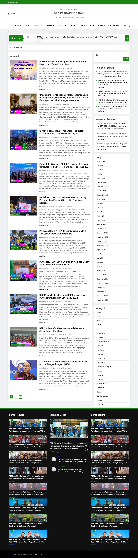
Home (18, 26)
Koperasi (100, 354)
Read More (42, 89)
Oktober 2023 (101, 287)
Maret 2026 (101, 178)
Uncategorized (102, 404)
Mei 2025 (100, 212)
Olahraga (14, 312)
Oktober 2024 (101, 241)
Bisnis (13, 181)
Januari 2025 (101, 229)
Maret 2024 (101, 271)
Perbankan (14, 214)
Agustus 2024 (101, 250)
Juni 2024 (100, 258)
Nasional (18, 78)
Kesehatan (100, 350)
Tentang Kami (113, 26)
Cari (97, 55)
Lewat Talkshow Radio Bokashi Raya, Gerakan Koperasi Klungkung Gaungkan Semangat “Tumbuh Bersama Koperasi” (26, 510)
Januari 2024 (101, 275)
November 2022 (102, 300)
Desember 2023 (102, 279)
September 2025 (102, 195)
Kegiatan (101, 26)
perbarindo (44, 68)
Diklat (92, 26)
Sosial (25, 147)
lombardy (100, 144)
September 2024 (102, 245)
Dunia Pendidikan (103, 341)
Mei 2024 (100, 262)
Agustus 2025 (101, 199)
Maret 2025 (101, 220)
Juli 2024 (100, 254)
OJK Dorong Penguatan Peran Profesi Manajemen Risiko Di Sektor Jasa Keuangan (112, 146)
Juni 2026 (100, 170)
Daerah (23, 309)
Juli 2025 (100, 203)
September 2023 (102, 292)
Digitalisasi (101, 333)
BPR (12, 78)
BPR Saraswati (102, 123)
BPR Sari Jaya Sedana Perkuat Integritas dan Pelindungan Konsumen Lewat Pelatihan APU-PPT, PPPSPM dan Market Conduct (77, 38)
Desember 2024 (102, 233)
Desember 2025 (102, 187)
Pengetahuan (101, 383)
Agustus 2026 (101, 161)
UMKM (28, 345)
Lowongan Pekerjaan (104, 367)
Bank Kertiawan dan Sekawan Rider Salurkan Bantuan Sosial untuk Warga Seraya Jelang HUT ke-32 (112, 93)
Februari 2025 (101, 224)
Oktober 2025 (101, 191)
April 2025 (100, 216)
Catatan (99, 325)
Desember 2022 (102, 296)
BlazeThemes (37, 554)
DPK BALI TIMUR (102, 337)
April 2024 (100, 266)
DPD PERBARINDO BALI (69, 13)
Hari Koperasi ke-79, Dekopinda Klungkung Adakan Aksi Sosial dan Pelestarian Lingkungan (112, 109)
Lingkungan (101, 362)
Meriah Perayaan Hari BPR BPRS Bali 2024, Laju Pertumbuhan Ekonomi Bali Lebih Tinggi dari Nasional (63, 200)
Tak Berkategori (102, 396)
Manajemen (101, 371)
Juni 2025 (100, 208)
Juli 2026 (100, 166)
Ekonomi (100, 346)
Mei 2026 (100, 174)
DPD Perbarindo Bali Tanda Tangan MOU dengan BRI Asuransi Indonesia (112, 136)
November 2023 (102, 283)
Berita (13, 276)
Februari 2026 (101, 182)
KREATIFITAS (101, 358)
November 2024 (102, 237)
